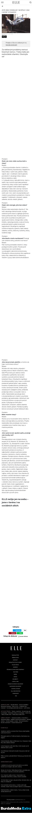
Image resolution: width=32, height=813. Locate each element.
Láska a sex (15, 681)
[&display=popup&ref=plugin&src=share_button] (3, 37)
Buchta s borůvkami (5, 722)
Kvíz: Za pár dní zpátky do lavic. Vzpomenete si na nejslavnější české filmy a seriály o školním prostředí (13, 775)
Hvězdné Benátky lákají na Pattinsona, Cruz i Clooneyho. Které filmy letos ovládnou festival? (16, 741)
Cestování (3, 708)
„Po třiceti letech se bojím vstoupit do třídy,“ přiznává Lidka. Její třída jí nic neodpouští (16, 780)
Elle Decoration (15, 691)
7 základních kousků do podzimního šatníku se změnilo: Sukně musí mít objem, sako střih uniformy (14, 766)
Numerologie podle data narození (15, 708)
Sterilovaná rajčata (5, 719)
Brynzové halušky (23, 721)
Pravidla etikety (14, 704)
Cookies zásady (15, 688)
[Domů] (16, 648)
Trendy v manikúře (16, 711)
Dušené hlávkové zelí (17, 722)
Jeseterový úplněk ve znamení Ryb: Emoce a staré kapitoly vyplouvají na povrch (15, 732)
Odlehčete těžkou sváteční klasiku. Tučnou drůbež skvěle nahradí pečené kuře (15, 790)
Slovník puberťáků (23, 704)
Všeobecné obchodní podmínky (15, 669)
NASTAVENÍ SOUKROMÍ (15, 686)
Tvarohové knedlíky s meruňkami (20, 717)
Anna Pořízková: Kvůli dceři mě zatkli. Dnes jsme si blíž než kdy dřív (15, 751)
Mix (16, 695)
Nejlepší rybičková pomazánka (18, 719)
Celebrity (15, 679)
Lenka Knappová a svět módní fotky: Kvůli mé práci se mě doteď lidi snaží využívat (15, 746)
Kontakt (15, 660)
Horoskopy (16, 693)
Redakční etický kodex (15, 662)
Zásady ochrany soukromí (15, 684)
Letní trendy (27, 708)
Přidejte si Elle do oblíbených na (16, 44)
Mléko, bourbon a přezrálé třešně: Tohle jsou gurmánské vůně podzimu (16, 756)
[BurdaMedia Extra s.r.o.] (16, 808)
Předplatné (15, 657)
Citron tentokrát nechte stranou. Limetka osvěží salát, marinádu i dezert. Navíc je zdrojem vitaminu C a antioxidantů (16, 785)
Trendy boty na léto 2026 (18, 714)
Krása (7, 6)
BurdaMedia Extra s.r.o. (19, 799)
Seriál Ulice (28, 712)
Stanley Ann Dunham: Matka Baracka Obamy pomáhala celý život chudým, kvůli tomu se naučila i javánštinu (15, 770)
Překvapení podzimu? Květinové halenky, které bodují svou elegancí (15, 736)
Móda (15, 674)
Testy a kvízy (15, 706)
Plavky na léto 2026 (6, 714)
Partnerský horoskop (6, 706)
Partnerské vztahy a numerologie (16, 712)
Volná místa (15, 664)
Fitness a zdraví (16, 6)
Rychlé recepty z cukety (12, 721)
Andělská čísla (22, 706)
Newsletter (15, 655)
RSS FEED (15, 672)
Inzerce (15, 667)
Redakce (4, 34)
